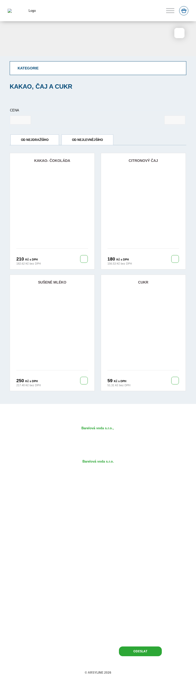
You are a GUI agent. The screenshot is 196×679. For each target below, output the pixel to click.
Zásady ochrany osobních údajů (98, 546)
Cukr (143, 282)
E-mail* (104, 585)
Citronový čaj (143, 161)
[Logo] (26, 11)
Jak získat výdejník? (98, 509)
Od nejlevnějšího (87, 140)
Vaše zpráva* (44, 603)
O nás (98, 494)
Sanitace (98, 516)
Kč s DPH (31, 259)
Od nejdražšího (34, 140)
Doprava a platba (98, 531)
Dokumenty (98, 524)
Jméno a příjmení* (47, 585)
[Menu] (170, 10)
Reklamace (98, 539)
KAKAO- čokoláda (52, 161)
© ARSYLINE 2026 (98, 672)
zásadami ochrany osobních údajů (136, 637)
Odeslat (140, 651)
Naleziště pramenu (98, 502)
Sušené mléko (52, 282)
